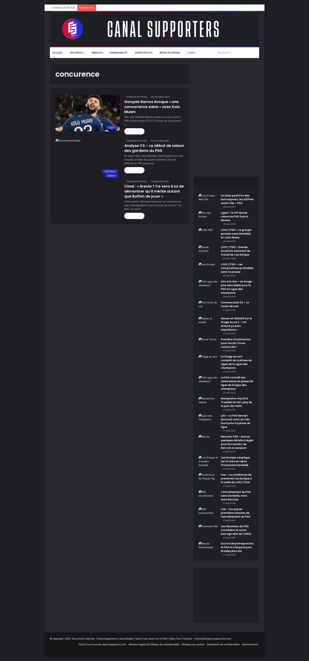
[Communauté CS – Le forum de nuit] (208, 307)
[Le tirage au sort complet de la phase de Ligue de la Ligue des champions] (208, 361)
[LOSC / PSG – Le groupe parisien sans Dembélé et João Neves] (208, 235)
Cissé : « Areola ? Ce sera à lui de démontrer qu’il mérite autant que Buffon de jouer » (154, 191)
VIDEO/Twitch (143, 52)
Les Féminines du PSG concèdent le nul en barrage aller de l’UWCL (236, 530)
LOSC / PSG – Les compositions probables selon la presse (237, 268)
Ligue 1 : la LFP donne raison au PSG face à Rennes (234, 216)
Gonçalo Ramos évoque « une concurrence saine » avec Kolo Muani (152, 106)
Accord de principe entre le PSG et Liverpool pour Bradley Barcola (237, 547)
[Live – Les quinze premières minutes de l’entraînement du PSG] (208, 514)
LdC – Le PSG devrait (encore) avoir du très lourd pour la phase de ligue (235, 421)
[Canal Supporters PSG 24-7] (154, 29)
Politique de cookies (193, 644)
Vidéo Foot (175, 638)
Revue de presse (169, 52)
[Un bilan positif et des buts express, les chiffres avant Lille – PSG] (208, 200)
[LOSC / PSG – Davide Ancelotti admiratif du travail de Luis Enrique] (208, 252)
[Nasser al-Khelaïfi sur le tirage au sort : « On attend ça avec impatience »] (208, 323)
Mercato (97, 52)
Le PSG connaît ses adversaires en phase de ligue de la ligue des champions (237, 383)
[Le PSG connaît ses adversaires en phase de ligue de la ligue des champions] (208, 382)
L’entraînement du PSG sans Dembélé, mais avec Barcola (236, 495)
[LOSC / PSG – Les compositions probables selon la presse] (208, 269)
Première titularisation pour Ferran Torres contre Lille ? (236, 343)
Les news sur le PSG (155, 638)
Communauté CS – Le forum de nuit (235, 304)
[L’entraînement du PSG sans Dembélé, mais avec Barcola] (208, 497)
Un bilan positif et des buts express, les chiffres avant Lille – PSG (237, 199)
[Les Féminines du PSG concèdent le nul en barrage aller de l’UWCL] (208, 531)
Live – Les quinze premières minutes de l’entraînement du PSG (235, 512)
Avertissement (250, 644)
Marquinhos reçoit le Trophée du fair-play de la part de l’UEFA (236, 402)
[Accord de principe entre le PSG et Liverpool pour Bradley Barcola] (208, 548)
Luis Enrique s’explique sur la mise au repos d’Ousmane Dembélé (235, 461)
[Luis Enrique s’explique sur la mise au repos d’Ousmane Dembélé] (208, 462)
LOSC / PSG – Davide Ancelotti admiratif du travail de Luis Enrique (235, 250)
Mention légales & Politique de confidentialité (154, 644)
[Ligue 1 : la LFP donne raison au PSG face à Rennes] (208, 217)
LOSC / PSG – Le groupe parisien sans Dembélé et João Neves (236, 233)
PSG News (76, 52)
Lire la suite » (134, 131)
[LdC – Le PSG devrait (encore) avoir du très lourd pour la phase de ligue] (208, 420)
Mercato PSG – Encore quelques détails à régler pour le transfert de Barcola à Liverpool (237, 442)
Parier (191, 52)
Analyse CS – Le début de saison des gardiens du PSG (154, 148)
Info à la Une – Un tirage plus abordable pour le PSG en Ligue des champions (236, 287)
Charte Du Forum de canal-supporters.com (102, 644)
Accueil (57, 52)
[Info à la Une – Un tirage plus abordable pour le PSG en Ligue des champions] (208, 286)
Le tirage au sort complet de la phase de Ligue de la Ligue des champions (236, 362)
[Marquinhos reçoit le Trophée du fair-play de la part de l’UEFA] (208, 403)
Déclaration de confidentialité (223, 644)
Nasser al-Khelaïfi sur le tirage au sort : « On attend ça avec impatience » (236, 324)
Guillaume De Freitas (136, 96)
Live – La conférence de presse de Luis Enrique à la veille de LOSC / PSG (236, 478)
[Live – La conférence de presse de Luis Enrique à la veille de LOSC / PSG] (208, 479)
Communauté (118, 52)
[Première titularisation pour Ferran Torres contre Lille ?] (208, 344)
